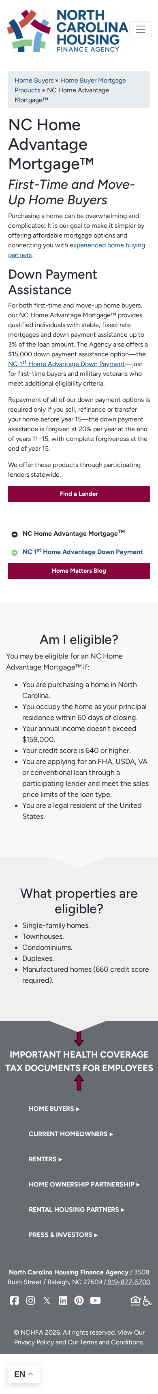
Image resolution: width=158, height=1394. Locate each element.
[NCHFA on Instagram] (30, 1301)
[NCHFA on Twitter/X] (47, 1301)
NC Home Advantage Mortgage (74, 533)
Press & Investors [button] (60, 1235)
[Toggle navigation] (140, 29)
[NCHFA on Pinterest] (79, 1301)
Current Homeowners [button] (68, 1134)
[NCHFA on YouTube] (95, 1301)
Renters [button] (43, 1159)
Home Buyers (34, 80)
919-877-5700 (128, 1282)
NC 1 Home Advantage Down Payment (66, 364)
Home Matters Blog (79, 570)
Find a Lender (79, 493)
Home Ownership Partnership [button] (82, 1184)
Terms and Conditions (111, 1342)
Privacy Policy (34, 1342)
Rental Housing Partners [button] (74, 1209)
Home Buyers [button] (51, 1109)
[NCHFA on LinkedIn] (63, 1301)
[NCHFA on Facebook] (14, 1301)
